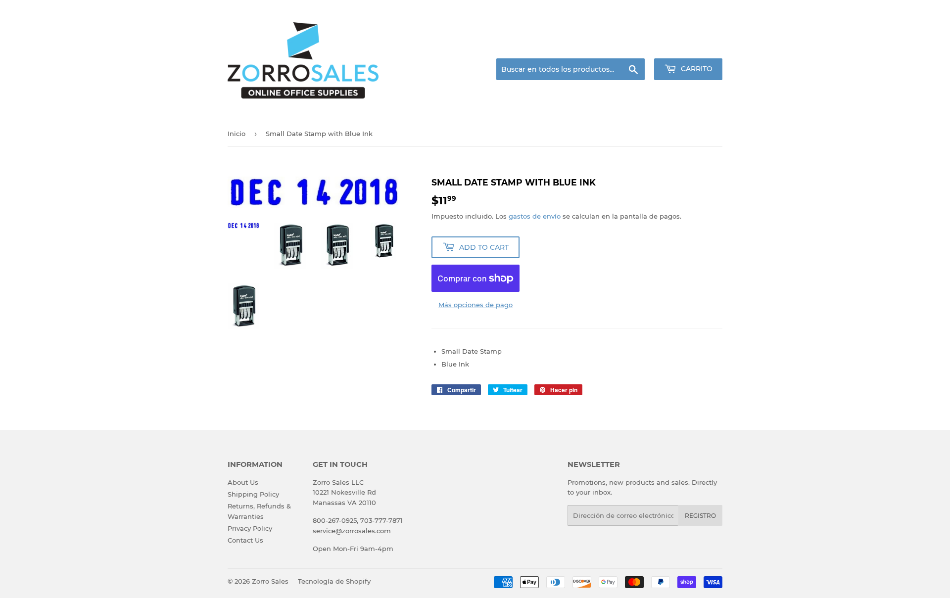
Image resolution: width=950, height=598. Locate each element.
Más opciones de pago (475, 305)
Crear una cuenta (696, 46)
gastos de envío (535, 216)
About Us (243, 482)
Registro (700, 515)
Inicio (236, 134)
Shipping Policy (253, 494)
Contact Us (245, 540)
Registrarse (643, 46)
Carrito (695, 68)
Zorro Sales (270, 581)
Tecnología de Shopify (334, 581)
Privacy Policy (250, 528)
